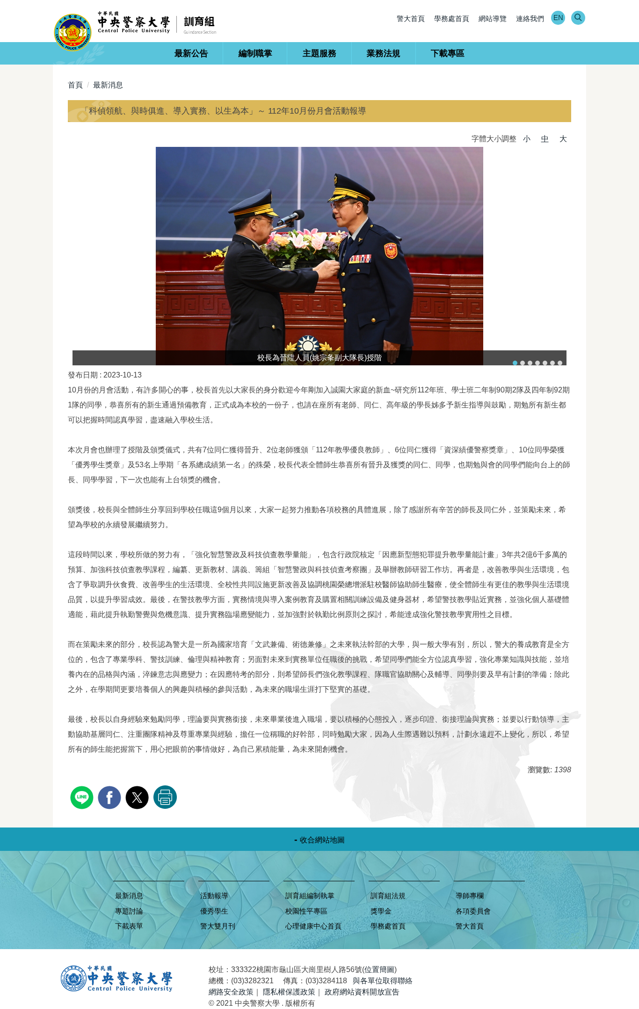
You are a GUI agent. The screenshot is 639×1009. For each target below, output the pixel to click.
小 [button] (526, 139)
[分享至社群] (83, 796)
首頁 (75, 85)
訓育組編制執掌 (309, 896)
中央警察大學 (116, 979)
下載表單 (129, 926)
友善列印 (165, 797)
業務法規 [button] (383, 53)
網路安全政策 (231, 992)
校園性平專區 (306, 911)
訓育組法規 (388, 896)
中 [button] (545, 139)
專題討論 (129, 911)
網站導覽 (493, 18)
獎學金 (381, 911)
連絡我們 (530, 18)
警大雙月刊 (217, 926)
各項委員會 (473, 911)
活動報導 (214, 896)
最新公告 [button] (191, 53)
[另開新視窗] (319, 256)
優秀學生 (214, 911)
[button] (578, 18)
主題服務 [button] (319, 53)
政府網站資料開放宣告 (362, 992)
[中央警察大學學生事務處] (115, 30)
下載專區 (448, 53)
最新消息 (108, 85)
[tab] (515, 363)
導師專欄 (470, 896)
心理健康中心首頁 (313, 926)
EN (558, 18)
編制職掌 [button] (255, 53)
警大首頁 (411, 18)
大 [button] (563, 139)
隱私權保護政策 (289, 992)
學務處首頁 (451, 18)
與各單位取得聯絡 (383, 981)
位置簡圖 (379, 969)
